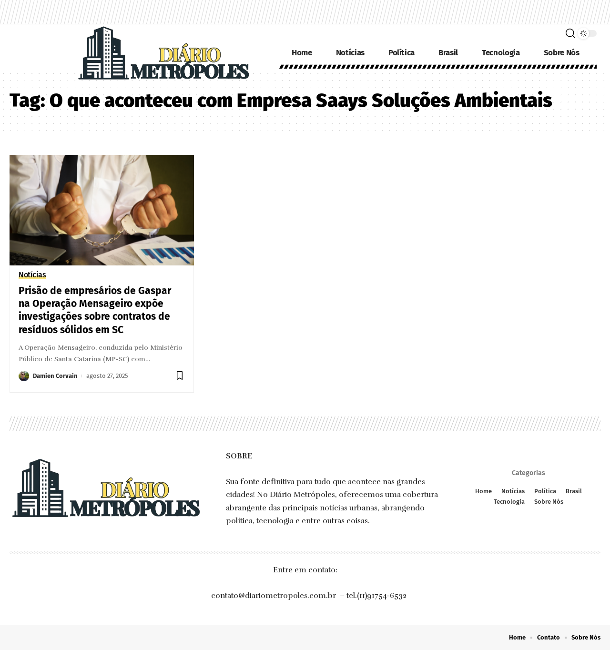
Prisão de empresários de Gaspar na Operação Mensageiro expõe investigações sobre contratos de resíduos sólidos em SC (95, 310)
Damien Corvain (55, 375)
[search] (570, 33)
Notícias (32, 275)
